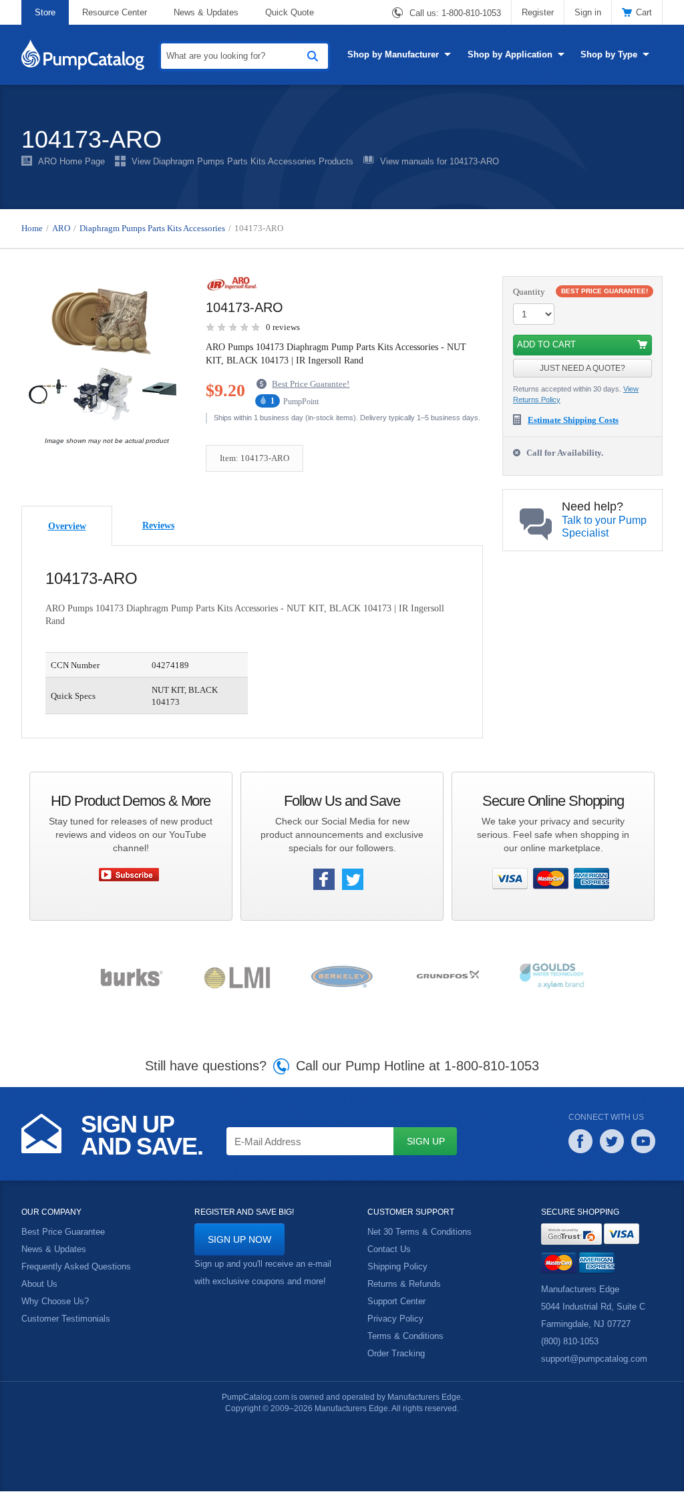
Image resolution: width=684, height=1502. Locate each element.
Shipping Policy (397, 1278)
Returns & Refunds (404, 1296)
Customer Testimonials (65, 1331)
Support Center (396, 1313)
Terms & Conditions (405, 1348)
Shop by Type (607, 54)
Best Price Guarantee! (317, 385)
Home (32, 228)
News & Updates (206, 12)
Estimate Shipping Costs (579, 420)
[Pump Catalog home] (82, 53)
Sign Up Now (239, 1251)
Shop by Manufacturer (393, 54)
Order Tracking (395, 1365)
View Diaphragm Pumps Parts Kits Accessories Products (241, 161)
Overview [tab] (67, 537)
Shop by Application (509, 54)
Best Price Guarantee (62, 1244)
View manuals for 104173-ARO (438, 161)
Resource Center (113, 12)
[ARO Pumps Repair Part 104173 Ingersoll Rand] (103, 356)
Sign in (588, 12)
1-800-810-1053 (471, 13)
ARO (62, 228)
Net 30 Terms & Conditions (419, 1244)
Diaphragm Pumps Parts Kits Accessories (162, 228)
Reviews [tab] (158, 537)
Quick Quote (290, 12)
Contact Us (389, 1261)
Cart (644, 12)
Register (538, 12)
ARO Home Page (71, 161)
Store (45, 12)
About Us (39, 1296)
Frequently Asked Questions (76, 1278)
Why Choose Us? (55, 1313)
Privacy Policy (394, 1331)
